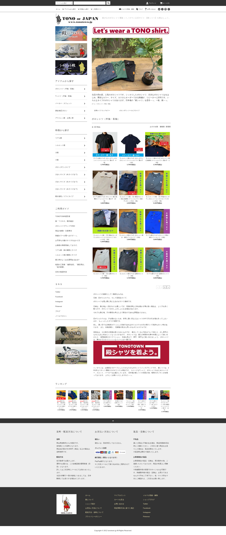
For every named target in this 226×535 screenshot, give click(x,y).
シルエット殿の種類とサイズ (66, 255)
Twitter (57, 292)
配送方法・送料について (94, 512)
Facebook (59, 297)
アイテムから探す (70, 9)
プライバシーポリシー (93, 516)
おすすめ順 (154, 127)
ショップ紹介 (90, 504)
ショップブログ (149, 500)
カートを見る (119, 500)
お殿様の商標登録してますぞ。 (66, 245)
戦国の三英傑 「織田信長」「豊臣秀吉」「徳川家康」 (70, 266)
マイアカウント (120, 495)
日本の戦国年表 (61, 272)
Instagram (59, 301)
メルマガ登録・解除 (127, 9)
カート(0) (166, 3)
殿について (89, 500)
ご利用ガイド (97, 9)
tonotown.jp (112, 530)
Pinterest (58, 306)
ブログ (141, 9)
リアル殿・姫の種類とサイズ (66, 250)
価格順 (162, 127)
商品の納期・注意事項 (63, 231)
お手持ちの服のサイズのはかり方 (67, 240)
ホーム (58, 9)
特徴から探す (84, 9)
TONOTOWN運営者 (62, 216)
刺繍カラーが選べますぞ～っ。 (66, 236)
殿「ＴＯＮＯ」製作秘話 (64, 221)
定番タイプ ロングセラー (102, 110)
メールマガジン (61, 316)
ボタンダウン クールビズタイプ (129, 110)
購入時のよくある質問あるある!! (67, 260)
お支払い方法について (93, 508)
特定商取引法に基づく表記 (124, 508)
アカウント (152, 3)
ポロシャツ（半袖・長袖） (104, 104)
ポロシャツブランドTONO (65, 226)
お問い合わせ (151, 9)
